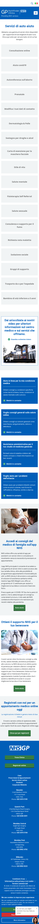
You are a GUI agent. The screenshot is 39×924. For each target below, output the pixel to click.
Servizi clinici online (19, 780)
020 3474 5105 (22, 799)
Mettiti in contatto (13, 400)
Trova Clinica (19, 757)
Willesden (19, 857)
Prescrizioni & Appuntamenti (19, 778)
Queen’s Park (19, 807)
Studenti (19, 782)
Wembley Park (19, 840)
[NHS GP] (13, 13)
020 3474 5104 (22, 833)
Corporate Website (19, 785)
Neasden (19, 790)
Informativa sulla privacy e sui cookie (19, 881)
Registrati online (19, 765)
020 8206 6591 (22, 816)
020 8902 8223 (22, 866)
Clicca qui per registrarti (19, 733)
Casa (19, 776)
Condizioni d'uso (18, 879)
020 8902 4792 (22, 849)
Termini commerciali (20, 884)
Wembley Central (19, 824)
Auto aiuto (19, 608)
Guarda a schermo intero (21, 339)
